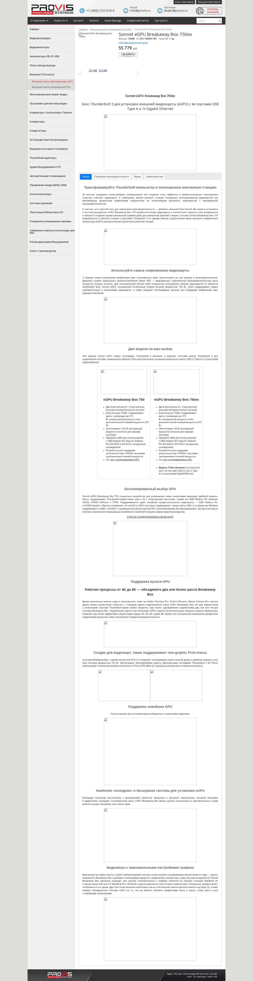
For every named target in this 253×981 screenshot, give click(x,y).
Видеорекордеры (40, 38)
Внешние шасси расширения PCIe (51, 87)
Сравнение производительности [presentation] (111, 176)
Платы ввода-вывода (42, 65)
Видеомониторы (39, 47)
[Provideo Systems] (60, 975)
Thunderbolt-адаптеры (43, 157)
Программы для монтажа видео (48, 103)
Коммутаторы (38, 130)
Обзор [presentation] (85, 176)
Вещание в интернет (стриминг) (49, 148)
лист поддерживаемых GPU (124, 459)
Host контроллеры (40, 194)
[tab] (85, 177)
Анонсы (94, 20)
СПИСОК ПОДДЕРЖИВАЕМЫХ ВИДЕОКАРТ (150, 517)
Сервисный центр (138, 20)
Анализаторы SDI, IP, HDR (44, 56)
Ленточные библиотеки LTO (46, 212)
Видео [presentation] (137, 176)
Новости (59, 20)
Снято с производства (43, 251)
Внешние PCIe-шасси (42, 74)
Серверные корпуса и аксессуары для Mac (52, 231)
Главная (83, 29)
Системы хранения (41, 203)
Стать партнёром (184, 2)
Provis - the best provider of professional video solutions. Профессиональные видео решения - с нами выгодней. (52, 10)
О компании (37, 20)
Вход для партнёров (209, 2)
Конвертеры (37, 121)
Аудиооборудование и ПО (45, 167)
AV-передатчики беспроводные (49, 139)
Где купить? (128, 54)
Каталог (78, 20)
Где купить (161, 20)
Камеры (34, 29)
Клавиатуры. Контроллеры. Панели (51, 112)
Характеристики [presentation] (154, 176)
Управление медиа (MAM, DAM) (48, 185)
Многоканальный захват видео (48, 94)
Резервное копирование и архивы (50, 221)
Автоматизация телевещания (47, 176)
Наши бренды (112, 20)
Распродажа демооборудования (49, 241)
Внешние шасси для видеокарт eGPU (52, 81)
